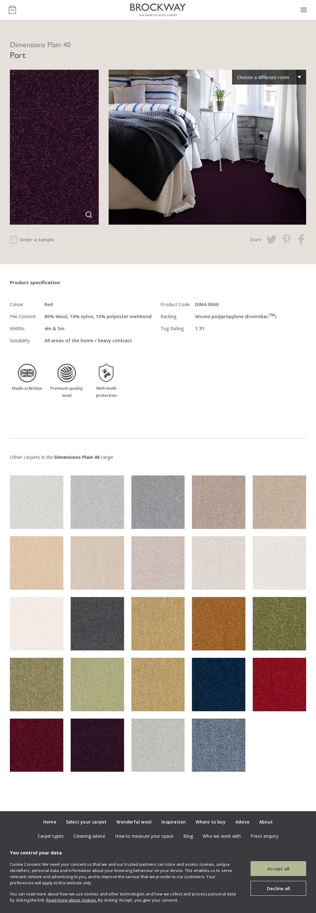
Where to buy (210, 822)
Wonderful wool (134, 822)
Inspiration (173, 822)
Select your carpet (86, 822)
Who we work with (222, 836)
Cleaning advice (89, 836)
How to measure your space (144, 836)
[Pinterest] (286, 239)
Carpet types (51, 836)
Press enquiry (264, 836)
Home (49, 822)
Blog (188, 836)
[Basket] (12, 10)
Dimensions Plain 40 (40, 44)
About (266, 822)
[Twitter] (271, 239)
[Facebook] (301, 239)
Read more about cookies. (71, 900)
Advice (242, 822)
